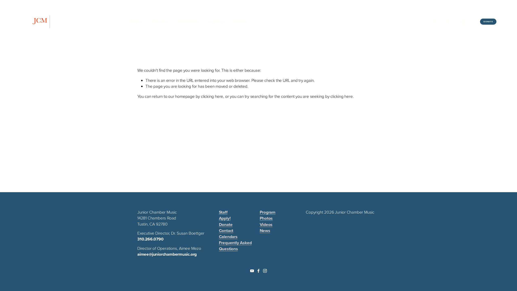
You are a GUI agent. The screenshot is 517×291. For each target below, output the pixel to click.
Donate (488, 22)
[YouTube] (434, 22)
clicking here (212, 96)
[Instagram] (463, 22)
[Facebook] (449, 22)
